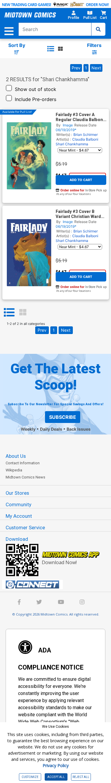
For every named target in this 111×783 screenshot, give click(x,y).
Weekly (28, 429)
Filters (94, 45)
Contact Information (23, 463)
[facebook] (19, 602)
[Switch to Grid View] (22, 312)
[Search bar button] (98, 29)
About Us (16, 456)
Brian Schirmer (85, 134)
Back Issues (79, 429)
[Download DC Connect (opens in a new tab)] (58, 584)
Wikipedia (14, 470)
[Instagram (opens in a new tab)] (82, 602)
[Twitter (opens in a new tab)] (39, 602)
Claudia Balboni (85, 139)
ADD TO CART (81, 180)
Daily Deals (51, 429)
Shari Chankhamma (72, 144)
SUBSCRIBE (62, 417)
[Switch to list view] (50, 49)
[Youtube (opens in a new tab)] (61, 602)
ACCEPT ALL (56, 777)
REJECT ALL (81, 777)
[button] (73, 16)
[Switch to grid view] (60, 49)
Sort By (16, 45)
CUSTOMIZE (30, 777)
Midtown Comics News (25, 477)
